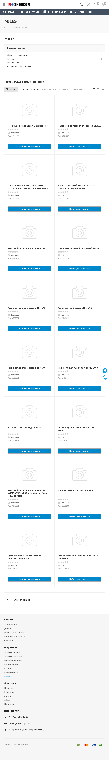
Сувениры (9, 640)
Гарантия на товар (13, 660)
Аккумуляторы (11, 624)
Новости (8, 688)
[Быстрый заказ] (105, 385)
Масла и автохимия (14, 632)
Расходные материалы (15, 636)
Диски (7, 628)
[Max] (105, 373)
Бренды (8, 676)
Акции (7, 668)
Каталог (8, 619)
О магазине (10, 683)
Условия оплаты (12, 652)
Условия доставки (13, 656)
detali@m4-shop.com (19, 723)
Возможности (11, 672)
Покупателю (11, 647)
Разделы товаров (16, 48)
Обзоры (8, 700)
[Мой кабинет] (88, 4)
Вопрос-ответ (11, 664)
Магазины (9, 692)
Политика (9, 704)
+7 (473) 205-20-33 (19, 716)
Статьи (7, 696)
